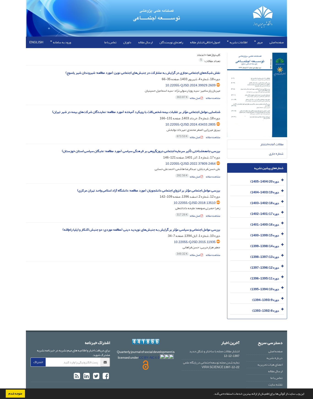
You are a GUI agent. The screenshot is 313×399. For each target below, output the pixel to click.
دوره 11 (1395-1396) (264, 278)
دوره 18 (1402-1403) (264, 203)
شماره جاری (276, 153)
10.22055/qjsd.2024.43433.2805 (190, 124)
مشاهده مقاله (213, 98)
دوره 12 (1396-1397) (264, 268)
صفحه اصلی (276, 42)
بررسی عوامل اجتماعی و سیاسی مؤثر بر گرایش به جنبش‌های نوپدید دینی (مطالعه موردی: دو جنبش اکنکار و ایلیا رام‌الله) (141, 229)
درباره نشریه (274, 358)
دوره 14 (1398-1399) (264, 246)
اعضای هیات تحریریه (270, 364)
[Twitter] (95, 376)
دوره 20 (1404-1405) (264, 181)
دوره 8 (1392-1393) (265, 311)
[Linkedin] (86, 376)
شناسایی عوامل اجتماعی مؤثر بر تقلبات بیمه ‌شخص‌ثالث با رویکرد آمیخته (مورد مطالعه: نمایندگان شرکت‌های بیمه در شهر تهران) (136, 112)
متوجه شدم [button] (15, 393)
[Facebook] (105, 376)
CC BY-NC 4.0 (149, 358)
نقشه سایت (275, 384)
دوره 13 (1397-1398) (264, 257)
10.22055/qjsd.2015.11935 (195, 242)
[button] (212, 394)
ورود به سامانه (61, 42)
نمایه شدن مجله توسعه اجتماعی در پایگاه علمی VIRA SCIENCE (211, 364)
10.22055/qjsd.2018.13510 (195, 203)
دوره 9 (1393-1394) (265, 300)
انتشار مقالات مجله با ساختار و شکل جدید (214, 351)
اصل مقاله (189, 98)
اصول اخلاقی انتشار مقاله (205, 42)
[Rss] (77, 376)
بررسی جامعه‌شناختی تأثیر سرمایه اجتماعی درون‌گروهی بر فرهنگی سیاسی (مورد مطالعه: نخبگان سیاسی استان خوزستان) (141, 151)
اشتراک (38, 362)
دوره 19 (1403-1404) (264, 192)
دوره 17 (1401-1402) (264, 214)
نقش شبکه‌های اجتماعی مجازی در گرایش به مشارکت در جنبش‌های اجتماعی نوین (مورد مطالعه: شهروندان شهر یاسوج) (143, 72)
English (36, 42)
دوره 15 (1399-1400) (264, 235)
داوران (127, 42)
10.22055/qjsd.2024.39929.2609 (190, 85)
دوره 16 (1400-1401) (264, 224)
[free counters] (146, 341)
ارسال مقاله (145, 42)
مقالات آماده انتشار (271, 144)
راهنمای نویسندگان (171, 42)
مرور (259, 42)
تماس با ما (110, 42)
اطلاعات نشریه (238, 42)
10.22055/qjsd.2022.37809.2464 (190, 164)
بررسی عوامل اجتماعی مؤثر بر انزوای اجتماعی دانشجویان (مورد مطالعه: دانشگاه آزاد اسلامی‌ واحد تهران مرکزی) (148, 190)
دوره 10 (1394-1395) (264, 289)
